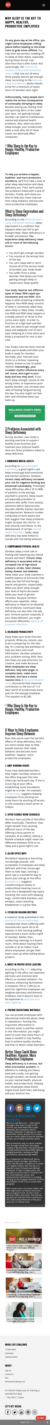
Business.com (13, 881)
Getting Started (11, 1357)
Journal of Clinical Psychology (21, 920)
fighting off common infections (24, 622)
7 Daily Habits (10, 1349)
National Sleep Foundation (23, 81)
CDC (27, 969)
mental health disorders (23, 530)
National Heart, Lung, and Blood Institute (24, 221)
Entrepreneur (13, 793)
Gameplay (9, 1353)
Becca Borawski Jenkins (20, 1117)
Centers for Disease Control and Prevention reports (23, 70)
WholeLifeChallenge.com (15, 1381)
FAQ (6, 1378)
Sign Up (8, 1370)
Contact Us (9, 1374)
